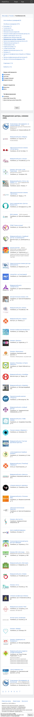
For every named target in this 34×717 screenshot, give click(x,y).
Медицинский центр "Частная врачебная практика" (18, 441)
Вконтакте (25, 701)
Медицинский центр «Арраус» (18, 318)
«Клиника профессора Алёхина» (19, 596)
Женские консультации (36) (11, 32)
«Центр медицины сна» (16, 669)
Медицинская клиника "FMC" (18, 606)
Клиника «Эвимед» (15, 628)
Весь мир (4, 15)
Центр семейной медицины (17, 530)
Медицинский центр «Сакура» (18, 158)
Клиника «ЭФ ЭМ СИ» (16, 610)
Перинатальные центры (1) (11, 43)
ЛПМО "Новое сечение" (16, 225)
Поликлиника (14, 140)
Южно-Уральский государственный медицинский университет (18, 249)
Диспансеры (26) (8, 30)
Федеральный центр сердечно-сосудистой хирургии (19, 651)
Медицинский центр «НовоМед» (19, 374)
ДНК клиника (14, 214)
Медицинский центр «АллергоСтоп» (15, 286)
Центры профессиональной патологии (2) (15, 57)
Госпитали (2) (7, 28)
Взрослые (6, 87)
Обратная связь (6, 701)
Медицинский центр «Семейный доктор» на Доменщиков (19, 237)
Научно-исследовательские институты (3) (15, 41)
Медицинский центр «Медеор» (18, 137)
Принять (30, 715)
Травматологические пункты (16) (13, 50)
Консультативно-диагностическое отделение (18, 658)
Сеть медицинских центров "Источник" (19, 171)
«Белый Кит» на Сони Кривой (18, 274)
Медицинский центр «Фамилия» (19, 385)
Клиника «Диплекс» (15, 340)
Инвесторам (16, 701)
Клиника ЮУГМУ (15, 247)
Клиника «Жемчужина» (16, 351)
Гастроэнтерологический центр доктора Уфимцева (19, 541)
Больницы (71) (7, 26)
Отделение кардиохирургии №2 (19, 660)
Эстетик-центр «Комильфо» (18, 617)
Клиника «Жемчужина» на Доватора (20, 356)
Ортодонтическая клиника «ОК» (19, 297)
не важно (6, 96)
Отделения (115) (8, 63)
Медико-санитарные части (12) (12, 35)
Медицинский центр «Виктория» (19, 563)
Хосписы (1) (6, 52)
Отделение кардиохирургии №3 (19, 663)
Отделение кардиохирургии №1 (19, 661)
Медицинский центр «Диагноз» (19, 474)
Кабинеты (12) (7, 67)
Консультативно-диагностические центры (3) (16, 33)
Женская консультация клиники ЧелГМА (19, 256)
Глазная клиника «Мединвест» (19, 430)
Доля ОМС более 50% (9, 98)
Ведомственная (8, 80)
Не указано (6, 74)
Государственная (8, 78)
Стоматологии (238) (9, 48)
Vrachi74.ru (5, 2)
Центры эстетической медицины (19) (14, 59)
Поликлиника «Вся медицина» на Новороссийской (19, 124)
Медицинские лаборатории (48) (12, 37)
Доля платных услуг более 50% (12, 100)
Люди (16, 2)
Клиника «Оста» (14, 585)
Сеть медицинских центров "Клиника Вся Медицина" (20, 127)
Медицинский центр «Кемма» (18, 574)
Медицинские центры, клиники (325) (14, 39)
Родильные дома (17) (9, 46)
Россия (11, 15)
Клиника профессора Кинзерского (20, 329)
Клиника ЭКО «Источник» (17, 552)
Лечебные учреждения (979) (11, 24)
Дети (4, 89)
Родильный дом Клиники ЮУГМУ (19, 254)
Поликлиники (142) (9, 45)
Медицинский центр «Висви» (18, 307)
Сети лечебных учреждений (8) (12, 20)
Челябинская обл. (20, 15)
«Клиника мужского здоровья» (19, 485)
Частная (5, 76)
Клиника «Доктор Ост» (16, 519)
